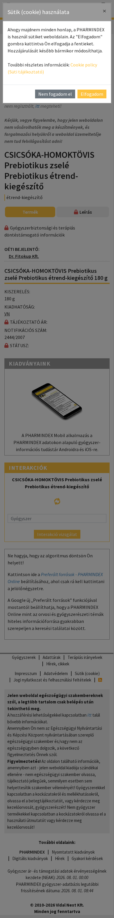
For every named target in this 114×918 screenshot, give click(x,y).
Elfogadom (92, 94)
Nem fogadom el (55, 94)
